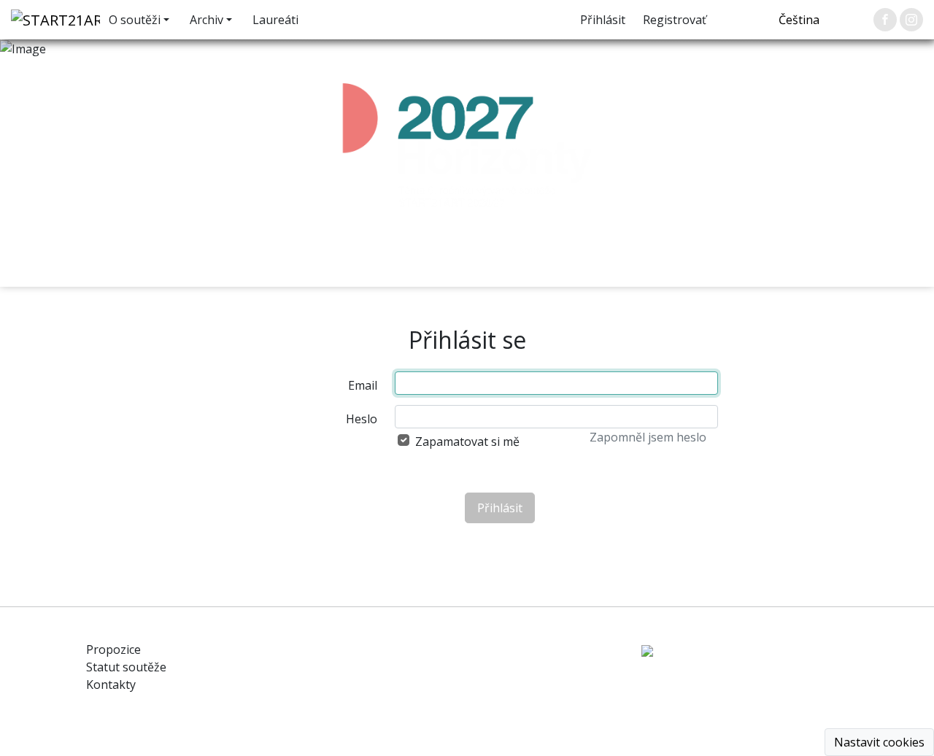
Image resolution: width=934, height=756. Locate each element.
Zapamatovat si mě (467, 441)
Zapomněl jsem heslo (648, 437)
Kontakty (111, 684)
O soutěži (135, 20)
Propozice (113, 649)
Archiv (206, 20)
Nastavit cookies (879, 742)
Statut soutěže (126, 667)
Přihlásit (602, 20)
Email (362, 385)
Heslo (361, 419)
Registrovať (674, 20)
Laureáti (275, 20)
